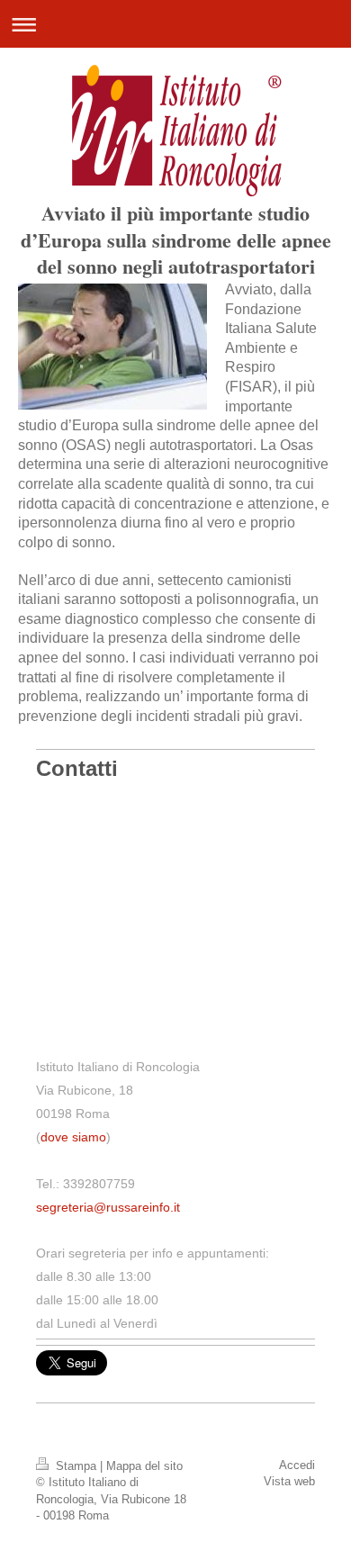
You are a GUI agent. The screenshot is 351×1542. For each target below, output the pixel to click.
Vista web (289, 1481)
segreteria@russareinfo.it (108, 1207)
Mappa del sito (144, 1466)
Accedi (297, 1465)
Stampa (76, 1466)
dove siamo (73, 1137)
